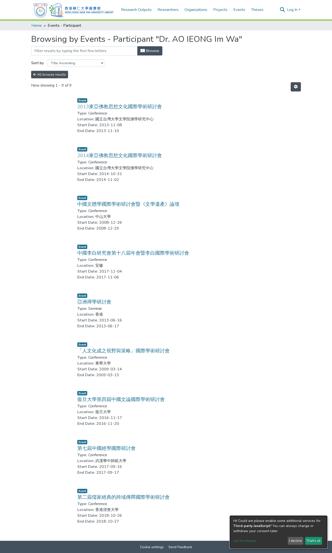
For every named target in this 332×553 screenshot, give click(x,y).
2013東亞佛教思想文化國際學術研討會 (119, 106)
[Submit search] (283, 10)
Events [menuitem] (239, 9)
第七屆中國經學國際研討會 (106, 448)
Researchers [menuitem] (168, 9)
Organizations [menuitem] (195, 9)
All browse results (51, 74)
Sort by (37, 63)
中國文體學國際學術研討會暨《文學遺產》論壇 (128, 204)
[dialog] (278, 532)
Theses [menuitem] (257, 9)
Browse (152, 51)
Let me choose (244, 540)
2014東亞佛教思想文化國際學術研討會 (119, 155)
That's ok (313, 540)
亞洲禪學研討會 (94, 302)
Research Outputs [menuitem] (136, 9)
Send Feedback (180, 547)
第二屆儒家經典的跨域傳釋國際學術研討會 (123, 497)
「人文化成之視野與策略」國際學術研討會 (123, 351)
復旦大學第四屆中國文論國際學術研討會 (121, 399)
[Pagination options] (296, 86)
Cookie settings (152, 547)
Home (36, 25)
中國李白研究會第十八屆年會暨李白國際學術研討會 (133, 253)
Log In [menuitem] (292, 9)
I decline (295, 540)
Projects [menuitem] (220, 9)
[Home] (73, 9)
